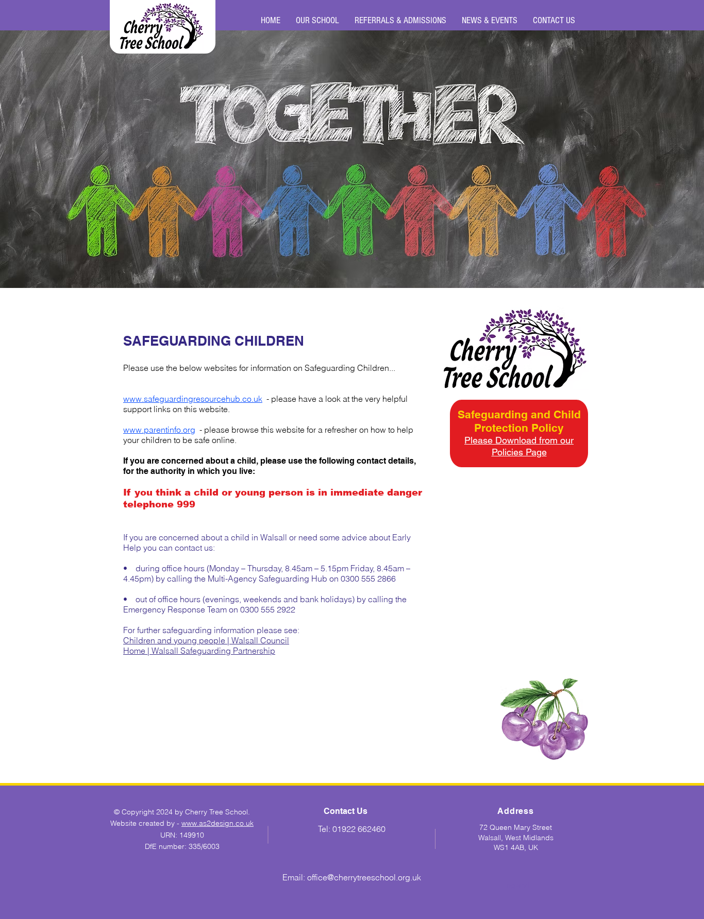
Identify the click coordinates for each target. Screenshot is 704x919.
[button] (317, 20)
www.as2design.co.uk (217, 823)
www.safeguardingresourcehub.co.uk (192, 399)
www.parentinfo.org (159, 429)
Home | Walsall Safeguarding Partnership (199, 650)
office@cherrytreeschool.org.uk (364, 877)
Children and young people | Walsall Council (206, 640)
